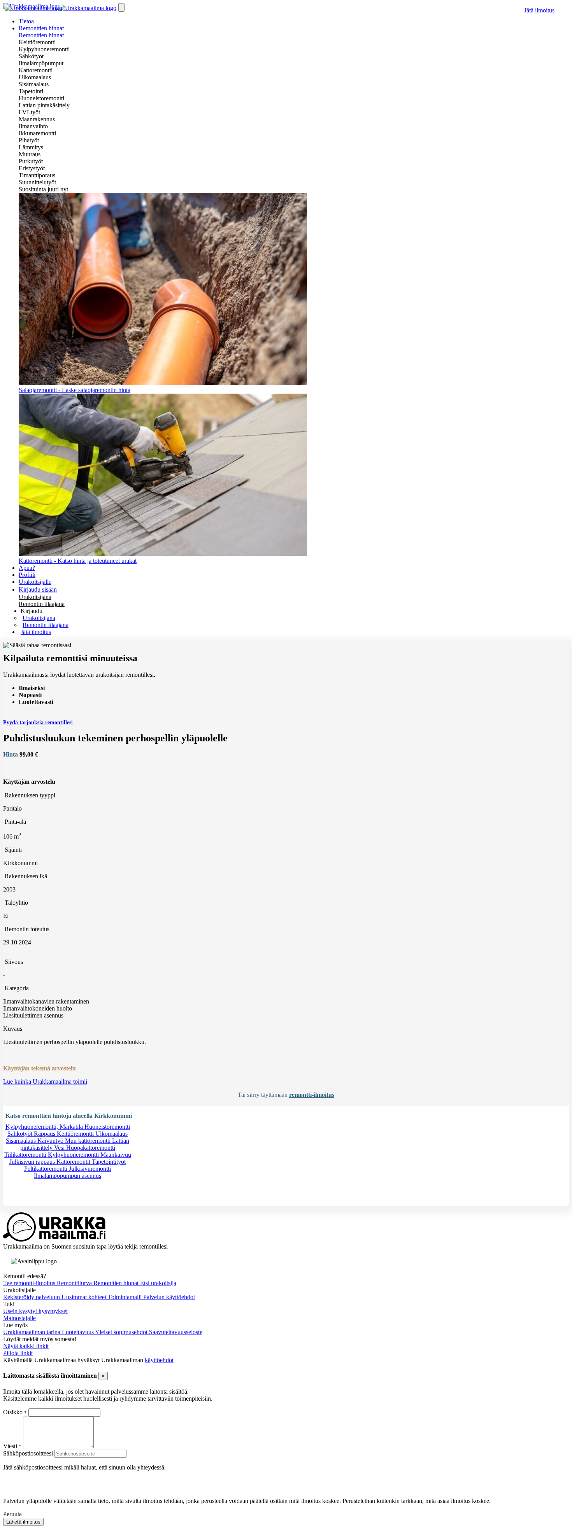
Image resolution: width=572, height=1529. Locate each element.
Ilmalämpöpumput (41, 63)
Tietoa (26, 21)
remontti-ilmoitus (311, 1094)
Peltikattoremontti (46, 1168)
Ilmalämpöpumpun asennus (67, 1175)
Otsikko (13, 1412)
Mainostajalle (19, 1318)
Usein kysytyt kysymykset (35, 1311)
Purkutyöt (31, 161)
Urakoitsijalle (35, 581)
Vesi (60, 1147)
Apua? (27, 567)
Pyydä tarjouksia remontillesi (38, 722)
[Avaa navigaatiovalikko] (121, 7)
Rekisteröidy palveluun (32, 1297)
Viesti (10, 1446)
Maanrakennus (37, 119)
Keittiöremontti (37, 42)
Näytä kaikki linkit (26, 1346)
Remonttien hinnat (41, 35)
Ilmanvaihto (33, 126)
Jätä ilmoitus (539, 10)
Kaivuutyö (51, 1140)
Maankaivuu (115, 1154)
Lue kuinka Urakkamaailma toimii (45, 1081)
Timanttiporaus (37, 175)
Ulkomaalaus (35, 77)
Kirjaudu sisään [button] (38, 589)
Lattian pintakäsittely (44, 105)
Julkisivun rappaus (32, 1161)
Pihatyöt (29, 140)
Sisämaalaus (34, 84)
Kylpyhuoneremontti (44, 49)
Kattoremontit (74, 1161)
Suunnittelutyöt (37, 182)
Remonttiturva (75, 1283)
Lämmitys (31, 147)
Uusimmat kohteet (84, 1297)
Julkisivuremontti (90, 1168)
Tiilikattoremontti (26, 1154)
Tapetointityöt (109, 1161)
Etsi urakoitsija (158, 1283)
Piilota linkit (18, 1353)
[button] (31, 611)
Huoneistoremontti (41, 98)
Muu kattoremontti (88, 1140)
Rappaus (45, 1133)
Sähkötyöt (31, 56)
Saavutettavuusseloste (175, 1332)
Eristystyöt (32, 168)
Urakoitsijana (35, 597)
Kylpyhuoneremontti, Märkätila (44, 1126)
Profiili (27, 574)
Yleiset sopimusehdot (122, 1332)
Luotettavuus (78, 1332)
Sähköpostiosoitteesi (28, 1453)
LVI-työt (29, 112)
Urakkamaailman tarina (32, 1332)
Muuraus (29, 154)
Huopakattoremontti (90, 1147)
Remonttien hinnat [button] (41, 28)
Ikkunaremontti (37, 133)
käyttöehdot (159, 1360)
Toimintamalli (125, 1297)
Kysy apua (29, 1202)
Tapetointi (31, 91)
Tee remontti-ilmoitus (30, 1283)
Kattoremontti (36, 70)
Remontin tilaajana (42, 604)
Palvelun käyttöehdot (169, 1297)
